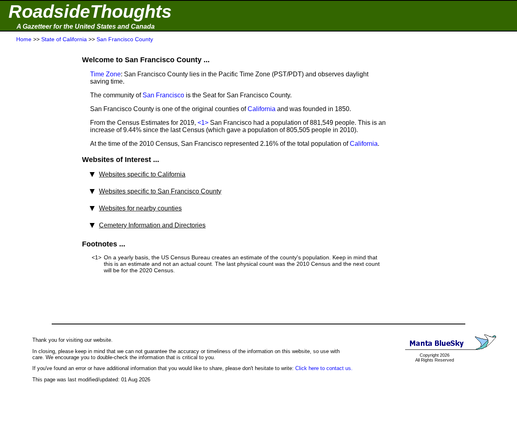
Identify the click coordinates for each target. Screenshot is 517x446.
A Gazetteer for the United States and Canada (86, 26)
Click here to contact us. (324, 368)
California (261, 108)
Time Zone (105, 74)
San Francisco (163, 95)
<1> (203, 122)
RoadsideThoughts (90, 11)
